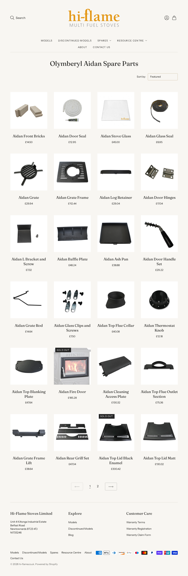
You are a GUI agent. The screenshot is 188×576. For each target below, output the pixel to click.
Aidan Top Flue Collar (115, 325)
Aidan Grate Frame (72, 197)
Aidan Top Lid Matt (159, 458)
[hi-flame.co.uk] (94, 18)
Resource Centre (130, 40)
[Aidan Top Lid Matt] (159, 432)
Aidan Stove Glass (116, 136)
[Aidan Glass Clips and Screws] (72, 300)
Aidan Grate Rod (29, 325)
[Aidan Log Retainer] (115, 172)
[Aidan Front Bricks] (28, 110)
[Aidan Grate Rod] (28, 300)
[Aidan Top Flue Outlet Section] (159, 366)
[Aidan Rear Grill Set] (72, 432)
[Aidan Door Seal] (72, 110)
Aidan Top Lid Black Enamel (116, 460)
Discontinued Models (75, 40)
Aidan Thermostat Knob (159, 327)
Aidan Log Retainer (116, 197)
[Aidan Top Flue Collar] (115, 300)
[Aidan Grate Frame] (72, 172)
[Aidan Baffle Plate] (72, 233)
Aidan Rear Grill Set (72, 458)
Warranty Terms (135, 522)
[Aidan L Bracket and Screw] (28, 233)
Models (47, 40)
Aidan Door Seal (72, 136)
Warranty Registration (138, 528)
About (82, 47)
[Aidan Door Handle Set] (159, 233)
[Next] (111, 487)
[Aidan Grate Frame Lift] (28, 432)
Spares (102, 40)
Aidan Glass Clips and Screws (72, 327)
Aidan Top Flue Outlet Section (159, 394)
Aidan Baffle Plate (72, 259)
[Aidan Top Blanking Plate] (28, 366)
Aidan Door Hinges (159, 197)
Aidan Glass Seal (159, 136)
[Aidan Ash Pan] (115, 233)
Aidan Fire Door (72, 391)
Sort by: (141, 76)
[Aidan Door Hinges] (159, 172)
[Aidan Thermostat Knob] (159, 300)
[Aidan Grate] (28, 172)
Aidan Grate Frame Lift (29, 460)
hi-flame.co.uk (26, 564)
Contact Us (101, 47)
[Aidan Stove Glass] (115, 110)
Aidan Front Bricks (29, 136)
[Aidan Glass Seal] (159, 110)
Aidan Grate (29, 197)
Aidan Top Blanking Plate (29, 394)
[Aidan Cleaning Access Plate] (115, 366)
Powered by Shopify (46, 564)
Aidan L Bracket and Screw (29, 261)
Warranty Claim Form (138, 535)
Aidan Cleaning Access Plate (116, 394)
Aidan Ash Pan (116, 259)
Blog (70, 535)
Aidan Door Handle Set (159, 261)
